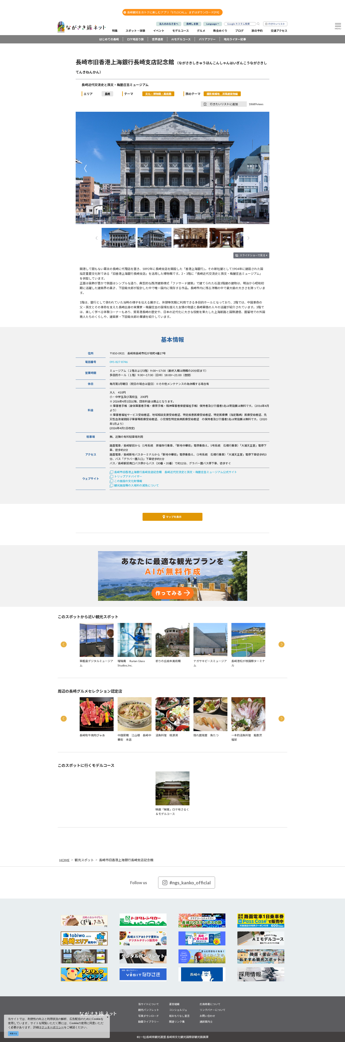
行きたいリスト (276, 23)
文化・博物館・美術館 (158, 93)
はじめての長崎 (109, 39)
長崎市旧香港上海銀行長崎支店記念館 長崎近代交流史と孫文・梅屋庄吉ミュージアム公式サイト (175, 472)
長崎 (107, 93)
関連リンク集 (177, 1021)
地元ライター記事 (235, 39)
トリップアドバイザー (128, 476)
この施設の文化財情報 (128, 481)
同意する (13, 1033)
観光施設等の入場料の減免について (136, 485)
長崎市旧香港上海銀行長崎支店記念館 (126, 860)
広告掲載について (210, 1004)
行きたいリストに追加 (224, 104)
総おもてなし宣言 (179, 1015)
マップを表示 (173, 516)
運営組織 (174, 1004)
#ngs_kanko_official (190, 882)
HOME (64, 860)
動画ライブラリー (148, 1021)
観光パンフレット (148, 1009)
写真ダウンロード (148, 1015)
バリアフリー (207, 39)
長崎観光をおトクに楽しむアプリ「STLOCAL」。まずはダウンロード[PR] (173, 12)
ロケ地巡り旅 (135, 39)
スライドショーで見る (252, 255)
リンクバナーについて (212, 1009)
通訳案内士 (206, 1021)
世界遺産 (157, 39)
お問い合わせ (207, 1015)
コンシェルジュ (178, 1009)
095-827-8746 (119, 362)
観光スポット (84, 860)
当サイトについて (148, 1004)
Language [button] (211, 23)
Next (259, 168)
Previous (85, 168)
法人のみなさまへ (168, 23)
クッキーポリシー (53, 1027)
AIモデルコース (181, 39)
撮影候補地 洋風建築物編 (222, 93)
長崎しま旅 (192, 23)
